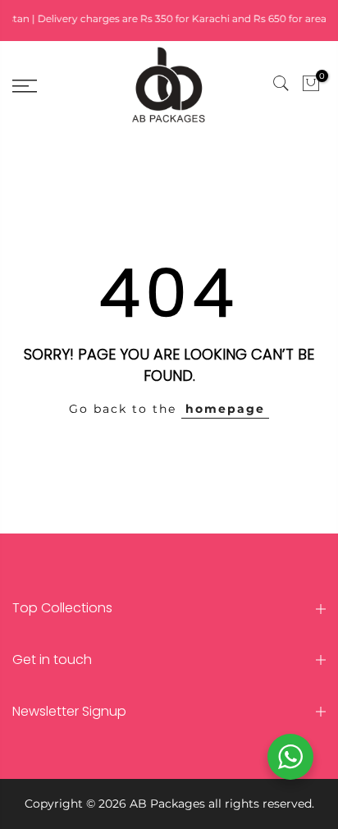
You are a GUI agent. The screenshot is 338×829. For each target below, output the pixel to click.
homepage (225, 408)
